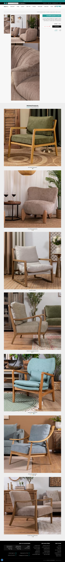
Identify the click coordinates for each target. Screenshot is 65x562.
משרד (18, 6)
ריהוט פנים (12, 6)
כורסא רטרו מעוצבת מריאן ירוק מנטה (32, 350)
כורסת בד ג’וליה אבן (32, 290)
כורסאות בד (55, 30)
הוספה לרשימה (46, 26)
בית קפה (6, 6)
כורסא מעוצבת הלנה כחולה (32, 474)
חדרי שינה (28, 6)
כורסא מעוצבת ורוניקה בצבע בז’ (32, 535)
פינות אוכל (46, 6)
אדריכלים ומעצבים (55, 3)
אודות (60, 3)
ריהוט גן (22, 6)
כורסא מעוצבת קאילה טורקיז (32, 412)
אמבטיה (34, 6)
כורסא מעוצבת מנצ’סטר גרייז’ (32, 228)
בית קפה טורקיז (12, 553)
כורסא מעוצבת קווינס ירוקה (32, 167)
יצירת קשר (45, 3)
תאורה (52, 6)
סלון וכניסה (40, 6)
